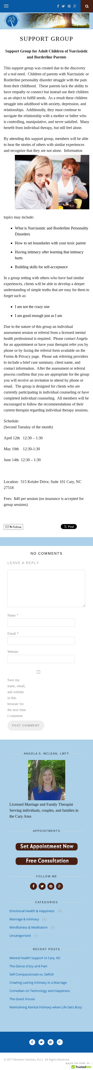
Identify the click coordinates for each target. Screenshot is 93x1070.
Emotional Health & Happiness (32, 911)
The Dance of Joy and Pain (28, 966)
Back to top (76, 1063)
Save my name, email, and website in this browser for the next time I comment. (16, 698)
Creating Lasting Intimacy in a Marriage (38, 982)
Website (12, 652)
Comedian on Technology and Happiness (39, 990)
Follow (16, 527)
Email (13, 633)
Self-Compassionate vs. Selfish (31, 974)
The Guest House (22, 999)
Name (12, 615)
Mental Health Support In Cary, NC (35, 958)
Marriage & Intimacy (24, 919)
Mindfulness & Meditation (28, 927)
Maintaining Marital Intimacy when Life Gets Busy (45, 1007)
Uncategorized (20, 935)
